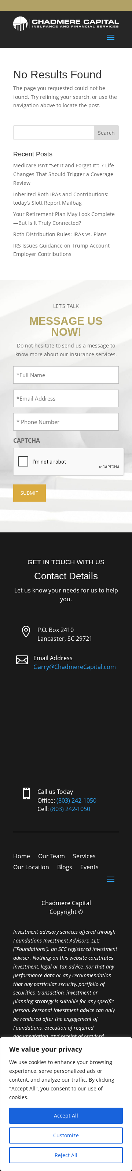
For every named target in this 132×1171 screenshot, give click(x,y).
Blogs (64, 868)
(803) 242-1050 (76, 800)
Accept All (66, 1115)
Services (84, 857)
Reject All (66, 1155)
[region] (66, 1104)
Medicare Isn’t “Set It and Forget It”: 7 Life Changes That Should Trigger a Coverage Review (63, 174)
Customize (66, 1135)
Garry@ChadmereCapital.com (74, 667)
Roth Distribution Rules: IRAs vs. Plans (60, 234)
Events (89, 868)
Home (21, 857)
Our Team (51, 857)
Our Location (31, 868)
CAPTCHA (26, 440)
